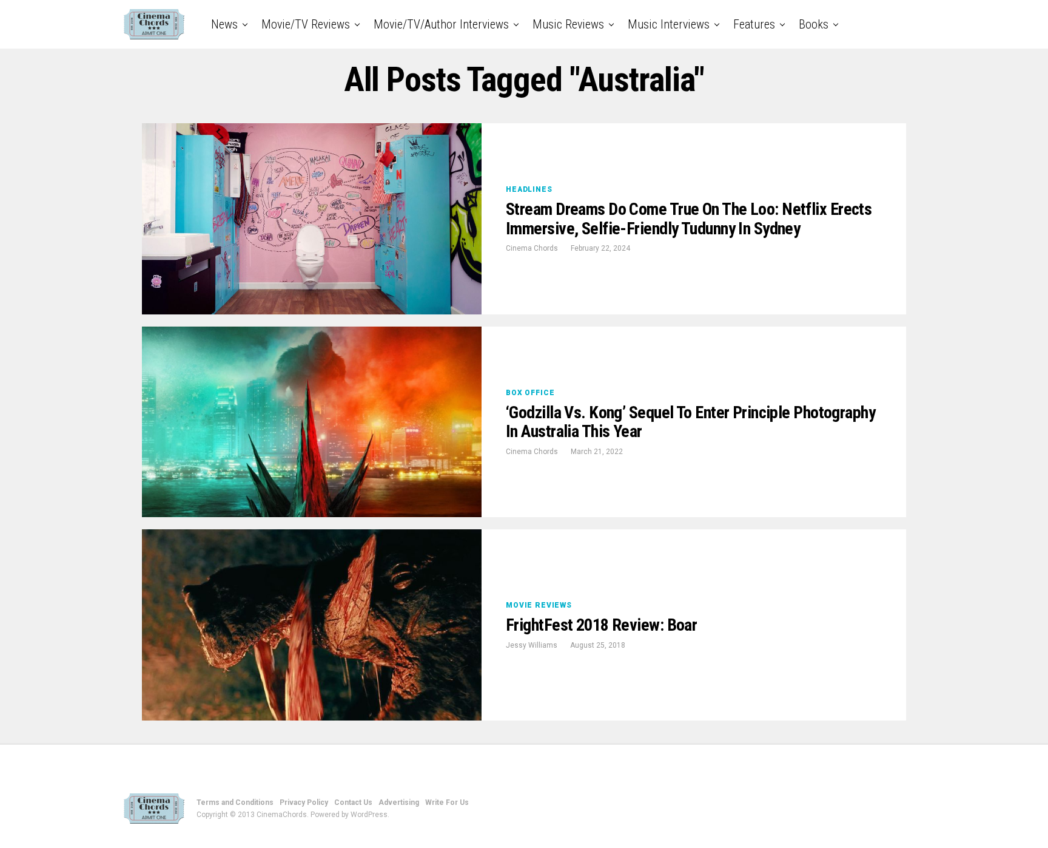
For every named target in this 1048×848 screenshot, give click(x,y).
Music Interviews (669, 24)
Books (813, 24)
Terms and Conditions (235, 802)
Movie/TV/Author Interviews (441, 24)
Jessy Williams (531, 645)
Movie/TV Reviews (305, 24)
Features (754, 24)
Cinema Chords (532, 248)
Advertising (398, 802)
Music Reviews (568, 24)
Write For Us (447, 802)
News (224, 24)
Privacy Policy (304, 802)
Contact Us (353, 802)
